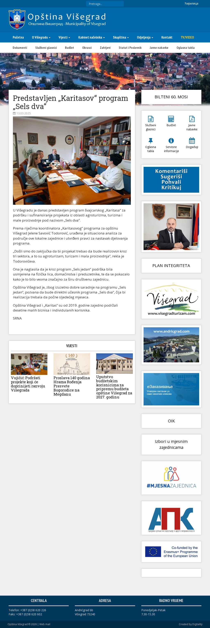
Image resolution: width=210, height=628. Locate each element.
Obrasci (87, 48)
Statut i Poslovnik (130, 48)
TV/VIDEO (187, 37)
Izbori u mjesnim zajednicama (171, 444)
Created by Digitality (190, 624)
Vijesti (63, 37)
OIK (171, 421)
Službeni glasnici (46, 48)
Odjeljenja (144, 37)
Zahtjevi (105, 48)
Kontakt (166, 37)
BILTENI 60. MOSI (171, 97)
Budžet (69, 48)
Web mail (44, 624)
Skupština (120, 37)
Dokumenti (20, 48)
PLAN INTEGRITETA (171, 265)
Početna (18, 37)
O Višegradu (40, 37)
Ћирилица (191, 3)
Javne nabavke (159, 48)
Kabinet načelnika (90, 37)
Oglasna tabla (186, 48)
